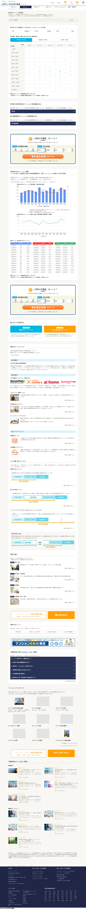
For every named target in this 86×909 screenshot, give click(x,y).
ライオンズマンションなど (37, 874)
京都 (62, 893)
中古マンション (11, 896)
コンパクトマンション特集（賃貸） (63, 873)
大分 (75, 893)
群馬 (50, 896)
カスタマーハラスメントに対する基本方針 (16, 883)
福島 (50, 891)
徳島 (67, 900)
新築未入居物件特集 (60, 874)
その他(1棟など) (33, 150)
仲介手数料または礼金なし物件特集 (63, 880)
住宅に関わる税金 (51, 631)
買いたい (14, 7)
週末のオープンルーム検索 (37, 873)
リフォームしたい (60, 7)
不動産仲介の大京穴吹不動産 (13, 891)
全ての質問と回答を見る (70, 681)
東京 (54, 891)
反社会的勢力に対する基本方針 (14, 873)
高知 (71, 894)
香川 (71, 891)
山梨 (58, 891)
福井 (54, 900)
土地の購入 (10, 900)
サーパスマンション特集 (37, 876)
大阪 (62, 894)
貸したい (48, 7)
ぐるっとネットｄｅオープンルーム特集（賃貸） (66, 871)
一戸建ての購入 (11, 902)
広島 (67, 896)
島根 (67, 893)
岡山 (67, 894)
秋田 (45, 898)
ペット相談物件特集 (60, 878)
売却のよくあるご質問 (35, 631)
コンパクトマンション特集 (37, 871)
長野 (58, 893)
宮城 (45, 896)
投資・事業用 (72, 7)
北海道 (46, 891)
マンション (15, 150)
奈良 (62, 898)
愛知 (58, 898)
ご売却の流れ (18, 631)
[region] (43, 196)
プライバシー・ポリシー (12, 871)
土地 (27, 150)
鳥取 (67, 891)
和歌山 (63, 900)
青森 (45, 893)
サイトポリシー (11, 875)
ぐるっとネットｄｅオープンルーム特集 (40, 878)
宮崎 (75, 894)
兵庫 (62, 896)
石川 (54, 898)
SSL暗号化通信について (12, 879)
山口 (67, 898)
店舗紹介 (24, 897)
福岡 (71, 896)
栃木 (50, 894)
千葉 (50, 900)
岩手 (45, 894)
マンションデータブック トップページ (69, 745)
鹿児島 (75, 896)
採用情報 (52, 2)
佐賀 (71, 898)
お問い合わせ (25, 903)
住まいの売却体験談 (68, 631)
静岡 (58, 896)
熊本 (75, 891)
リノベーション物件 (12, 898)
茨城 (50, 893)
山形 (45, 900)
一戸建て (21, 150)
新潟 (54, 894)
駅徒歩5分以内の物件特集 (61, 876)
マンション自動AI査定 (12, 894)
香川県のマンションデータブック (70, 743)
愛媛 (71, 893)
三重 (58, 900)
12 (60, 71)
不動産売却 (19, 9)
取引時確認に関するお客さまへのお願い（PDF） (17, 877)
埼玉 (50, 898)
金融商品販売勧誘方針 (12, 881)
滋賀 (62, 891)
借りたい (37, 7)
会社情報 (58, 2)
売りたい (25, 7)
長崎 (71, 900)
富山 (54, 896)
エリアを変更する (70, 19)
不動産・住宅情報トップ (12, 9)
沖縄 (75, 898)
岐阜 (58, 894)
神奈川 (54, 893)
